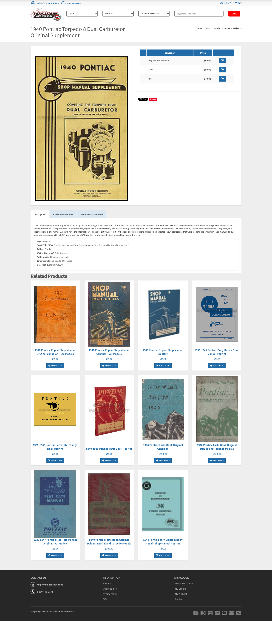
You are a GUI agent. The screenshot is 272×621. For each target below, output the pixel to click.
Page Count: (42, 241)
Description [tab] (40, 214)
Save (154, 99)
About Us (107, 583)
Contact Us (180, 599)
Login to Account (184, 583)
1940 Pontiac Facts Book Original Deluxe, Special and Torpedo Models (109, 541)
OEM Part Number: (46, 264)
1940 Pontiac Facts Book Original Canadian (163, 447)
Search (234, 13)
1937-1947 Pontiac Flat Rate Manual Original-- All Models (55, 541)
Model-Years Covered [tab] (91, 214)
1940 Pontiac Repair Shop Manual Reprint (163, 352)
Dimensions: (43, 260)
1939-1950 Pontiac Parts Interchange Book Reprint (55, 447)
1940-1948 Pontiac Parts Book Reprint (109, 449)
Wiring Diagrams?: (45, 253)
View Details (56, 365)
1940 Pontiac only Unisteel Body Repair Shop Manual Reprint (163, 541)
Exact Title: (42, 245)
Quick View (55, 315)
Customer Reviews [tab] (63, 214)
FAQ (104, 599)
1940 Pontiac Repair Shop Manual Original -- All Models (109, 352)
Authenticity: (43, 257)
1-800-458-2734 (74, 3)
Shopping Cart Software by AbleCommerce (52, 611)
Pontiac (217, 28)
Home (199, 28)
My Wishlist (181, 593)
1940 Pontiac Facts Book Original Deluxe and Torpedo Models (217, 447)
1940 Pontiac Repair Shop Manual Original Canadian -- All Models (55, 352)
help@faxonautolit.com (48, 3)
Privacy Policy (109, 593)
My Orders (180, 588)
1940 (208, 28)
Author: (40, 249)
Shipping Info (109, 588)
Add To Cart (164, 365)
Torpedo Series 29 (232, 28)
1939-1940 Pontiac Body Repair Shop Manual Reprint (217, 352)
